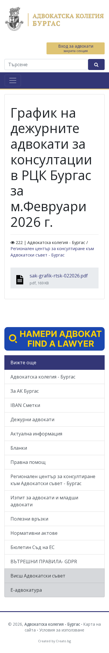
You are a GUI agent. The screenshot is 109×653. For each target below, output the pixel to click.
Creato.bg (63, 641)
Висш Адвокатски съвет (37, 576)
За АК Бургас (24, 391)
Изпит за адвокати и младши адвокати (44, 501)
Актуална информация (36, 433)
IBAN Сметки (25, 405)
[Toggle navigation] (13, 80)
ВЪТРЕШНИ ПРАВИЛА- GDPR (43, 561)
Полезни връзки (29, 519)
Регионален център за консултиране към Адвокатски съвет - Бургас (52, 480)
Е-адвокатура (26, 590)
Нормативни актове (34, 533)
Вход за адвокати (75, 48)
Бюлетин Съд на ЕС (32, 547)
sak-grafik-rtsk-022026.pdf (59, 275)
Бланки (18, 448)
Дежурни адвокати (32, 419)
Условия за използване (61, 630)
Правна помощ (28, 462)
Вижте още (23, 362)
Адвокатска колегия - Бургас (42, 377)
